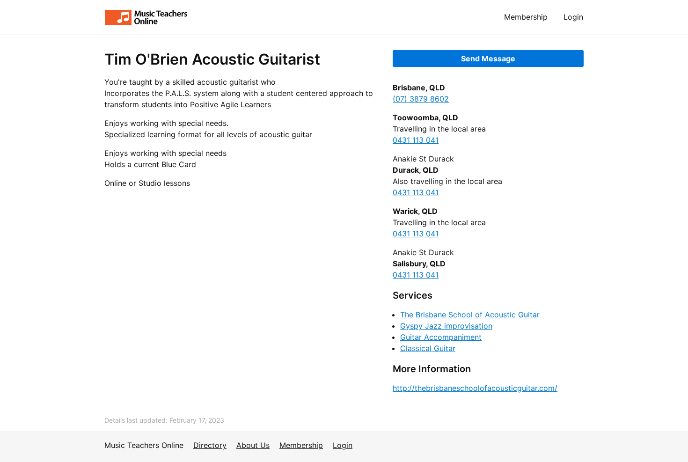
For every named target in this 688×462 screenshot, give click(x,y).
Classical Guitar (427, 348)
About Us (253, 445)
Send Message (488, 58)
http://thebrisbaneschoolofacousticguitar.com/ (475, 388)
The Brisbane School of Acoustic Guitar (470, 314)
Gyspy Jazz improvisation (446, 325)
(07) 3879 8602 (421, 98)
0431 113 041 (416, 140)
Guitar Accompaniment (441, 337)
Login (573, 17)
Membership (526, 17)
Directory (210, 445)
